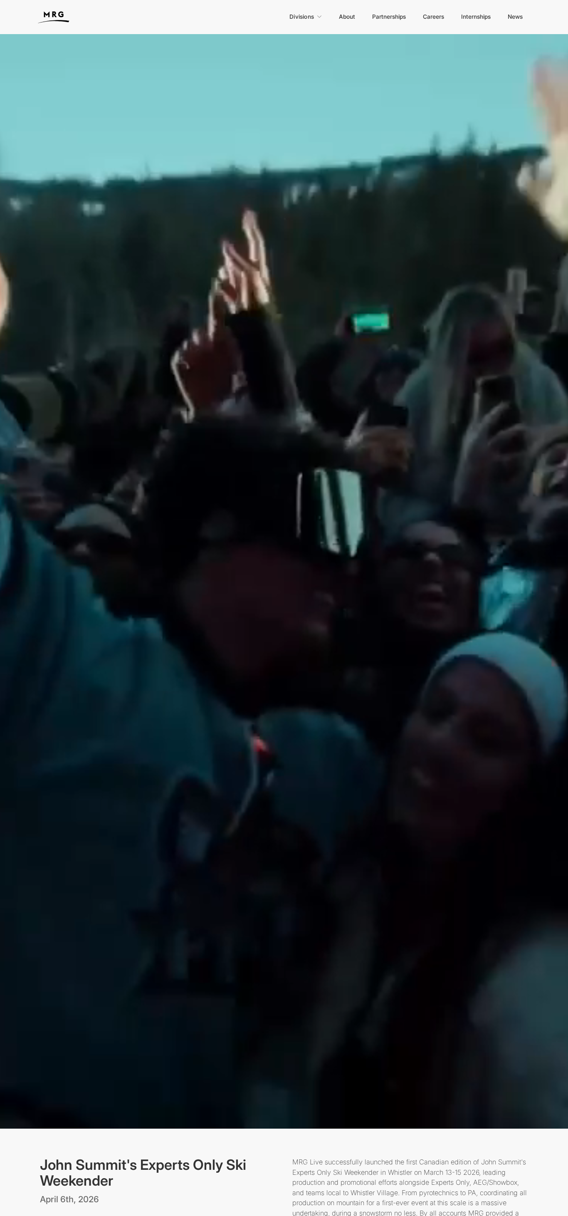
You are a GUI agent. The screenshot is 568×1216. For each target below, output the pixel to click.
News (515, 16)
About (347, 16)
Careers (433, 16)
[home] (62, 16)
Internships (476, 16)
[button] (305, 16)
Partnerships (389, 16)
